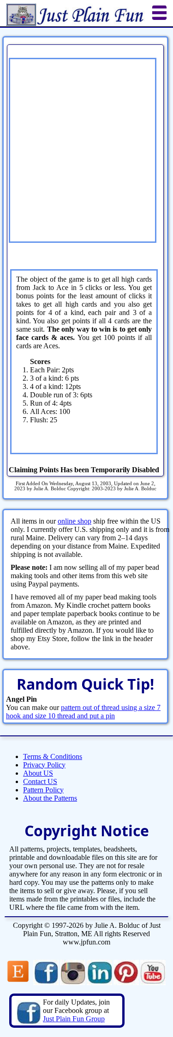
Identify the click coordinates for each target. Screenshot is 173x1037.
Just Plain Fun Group (74, 1019)
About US (38, 773)
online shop (74, 521)
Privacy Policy (44, 765)
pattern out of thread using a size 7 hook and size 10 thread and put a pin (83, 712)
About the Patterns (50, 798)
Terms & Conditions (52, 756)
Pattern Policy (43, 790)
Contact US (40, 781)
